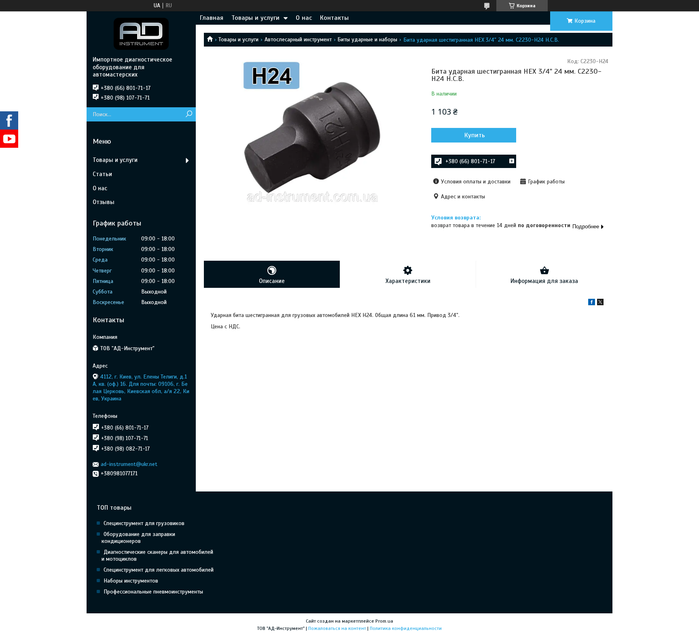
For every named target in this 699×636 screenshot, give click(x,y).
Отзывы (103, 202)
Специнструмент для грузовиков (144, 523)
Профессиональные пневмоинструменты (153, 591)
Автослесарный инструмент (298, 39)
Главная (211, 18)
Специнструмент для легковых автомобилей (159, 569)
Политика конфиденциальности (406, 628)
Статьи (102, 174)
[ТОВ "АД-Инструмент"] (141, 33)
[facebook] (591, 303)
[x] (600, 303)
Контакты (334, 18)
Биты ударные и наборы (367, 39)
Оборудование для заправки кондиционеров (138, 538)
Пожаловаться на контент (337, 628)
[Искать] (189, 114)
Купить (474, 135)
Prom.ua (384, 621)
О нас (304, 18)
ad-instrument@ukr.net (129, 464)
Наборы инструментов (131, 580)
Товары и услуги (255, 18)
